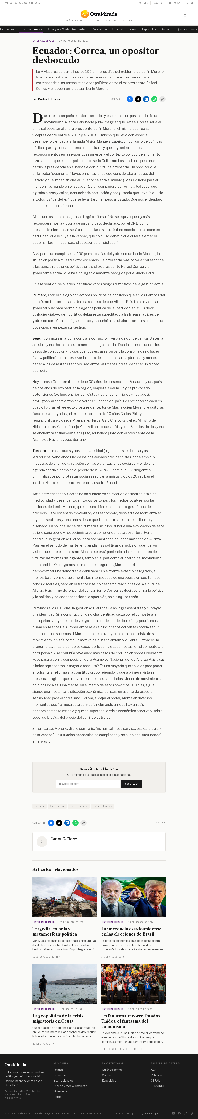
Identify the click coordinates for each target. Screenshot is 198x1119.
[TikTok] (191, 1113)
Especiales (149, 29)
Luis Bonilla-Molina (46, 956)
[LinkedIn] (146, 99)
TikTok (189, 3)
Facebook (158, 3)
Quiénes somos (112, 1069)
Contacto (108, 1075)
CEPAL (155, 1080)
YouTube (143, 3)
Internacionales (31, 29)
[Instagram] (185, 1113)
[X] (138, 99)
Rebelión (156, 1075)
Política (58, 1069)
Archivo (166, 29)
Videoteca (100, 29)
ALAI (154, 1069)
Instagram (174, 3)
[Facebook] (130, 99)
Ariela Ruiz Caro (113, 956)
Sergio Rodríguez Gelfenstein (121, 1049)
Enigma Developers (149, 1113)
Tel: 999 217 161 (13, 1098)
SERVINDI (157, 1085)
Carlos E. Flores (64, 839)
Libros (132, 29)
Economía (59, 1075)
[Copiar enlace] (162, 99)
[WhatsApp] (154, 99)
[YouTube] (173, 1113)
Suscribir (131, 783)
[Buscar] (185, 15)
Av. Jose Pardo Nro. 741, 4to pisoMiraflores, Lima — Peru (22, 1093)
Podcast (117, 29)
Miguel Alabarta (43, 1043)
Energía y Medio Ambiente (66, 29)
